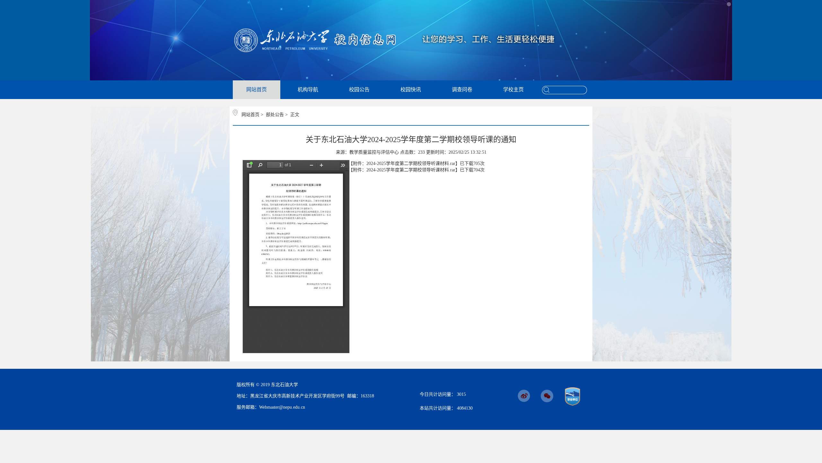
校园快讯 (410, 89)
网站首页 (256, 89)
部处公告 (275, 114)
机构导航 (308, 89)
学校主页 (513, 89)
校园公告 (359, 89)
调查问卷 (462, 89)
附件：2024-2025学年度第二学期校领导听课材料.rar (404, 163)
